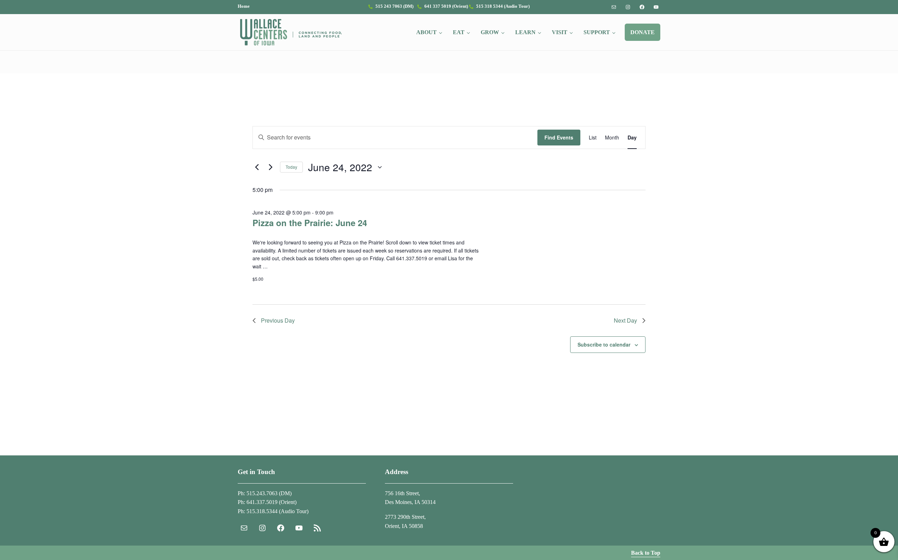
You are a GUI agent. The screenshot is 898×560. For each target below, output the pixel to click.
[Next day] (270, 167)
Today (291, 167)
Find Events (558, 137)
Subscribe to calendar (604, 344)
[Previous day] (256, 167)
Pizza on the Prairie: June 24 (309, 223)
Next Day (625, 320)
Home (244, 6)
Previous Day (278, 320)
